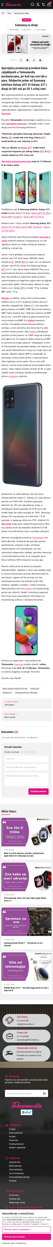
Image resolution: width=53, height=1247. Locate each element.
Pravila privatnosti (16, 1144)
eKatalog (12, 1181)
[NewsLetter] (44, 1093)
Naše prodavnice (16, 1133)
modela (33, 331)
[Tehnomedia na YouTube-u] (40, 60)
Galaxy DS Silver (34, 217)
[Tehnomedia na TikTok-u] (34, 60)
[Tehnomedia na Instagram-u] (27, 60)
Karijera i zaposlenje (17, 1147)
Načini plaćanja (15, 1166)
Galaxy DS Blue (41, 213)
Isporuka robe (14, 1162)
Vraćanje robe (14, 1199)
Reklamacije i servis (17, 1202)
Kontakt (12, 1136)
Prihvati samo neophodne (17, 1229)
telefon (28, 588)
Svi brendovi (14, 1195)
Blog (9, 13)
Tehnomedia (13, 4)
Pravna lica (13, 1140)
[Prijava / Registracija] (38, 5)
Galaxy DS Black (31, 227)
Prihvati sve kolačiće (14, 1237)
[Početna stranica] (2, 13)
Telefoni (26, 20)
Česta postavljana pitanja (19, 1177)
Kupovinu (18, 664)
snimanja (12, 376)
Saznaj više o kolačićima (15, 1243)
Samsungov (38, 537)
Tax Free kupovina (16, 1173)
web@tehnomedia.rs (25, 1024)
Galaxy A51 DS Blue (10, 227)
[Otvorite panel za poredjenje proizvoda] (43, 5)
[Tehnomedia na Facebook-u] (21, 60)
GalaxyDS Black (11, 217)
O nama (12, 1129)
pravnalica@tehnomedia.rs (28, 1040)
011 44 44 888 (23, 1036)
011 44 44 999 (23, 1021)
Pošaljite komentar (38, 791)
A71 (32, 305)
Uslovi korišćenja (16, 1169)
